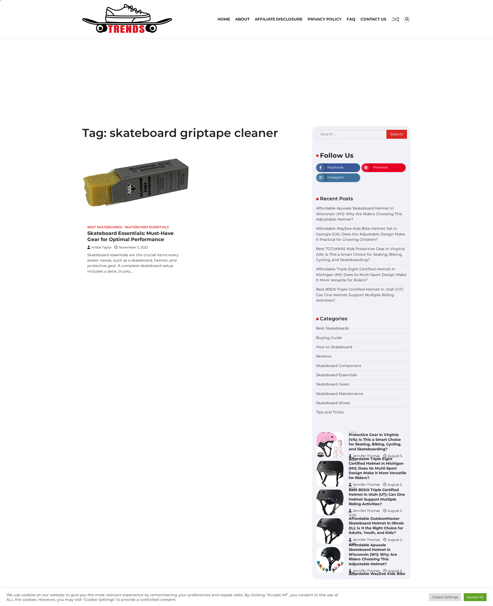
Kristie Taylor (101, 247)
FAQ (351, 19)
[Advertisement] (246, 77)
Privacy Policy (325, 19)
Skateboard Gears (332, 384)
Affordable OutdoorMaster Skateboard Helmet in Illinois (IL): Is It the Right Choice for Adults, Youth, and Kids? (376, 525)
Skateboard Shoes (333, 403)
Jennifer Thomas (366, 484)
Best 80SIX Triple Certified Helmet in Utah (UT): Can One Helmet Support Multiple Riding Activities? (360, 295)
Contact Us (373, 19)
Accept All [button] (475, 597)
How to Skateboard (334, 347)
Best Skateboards (104, 227)
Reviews (323, 356)
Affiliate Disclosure (278, 19)
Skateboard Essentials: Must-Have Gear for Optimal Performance (130, 236)
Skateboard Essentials (147, 227)
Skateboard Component (338, 365)
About (242, 19)
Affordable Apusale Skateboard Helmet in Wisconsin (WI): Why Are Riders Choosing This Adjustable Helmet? (359, 214)
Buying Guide (329, 337)
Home (223, 19)
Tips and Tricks (330, 412)
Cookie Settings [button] (445, 597)
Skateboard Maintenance (339, 393)
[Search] (407, 19)
